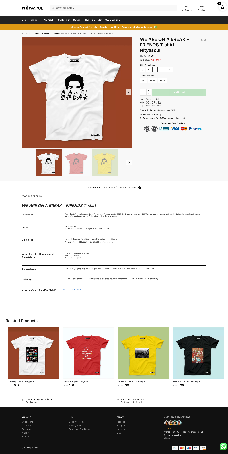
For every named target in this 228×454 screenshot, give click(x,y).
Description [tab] (94, 187)
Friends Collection (60, 33)
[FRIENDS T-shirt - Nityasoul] (201, 39)
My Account (187, 10)
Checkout (202, 10)
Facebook (121, 422)
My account (27, 422)
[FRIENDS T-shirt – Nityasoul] (33, 353)
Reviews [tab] (134, 187)
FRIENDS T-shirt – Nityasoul (21, 381)
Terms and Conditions (79, 429)
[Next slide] (128, 92)
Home (24, 33)
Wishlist (25, 433)
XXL (169, 70)
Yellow (162, 80)
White (152, 80)
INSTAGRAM (68, 289)
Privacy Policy (76, 425)
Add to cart (179, 92)
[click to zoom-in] (77, 92)
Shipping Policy (76, 422)
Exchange (26, 429)
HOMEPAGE (79, 289)
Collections (45, 33)
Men (37, 33)
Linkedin (121, 429)
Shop (31, 33)
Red (143, 80)
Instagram (121, 425)
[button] (149, 90)
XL (161, 70)
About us (26, 436)
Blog (119, 433)
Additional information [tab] (114, 187)
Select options (33, 391)
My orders (26, 425)
